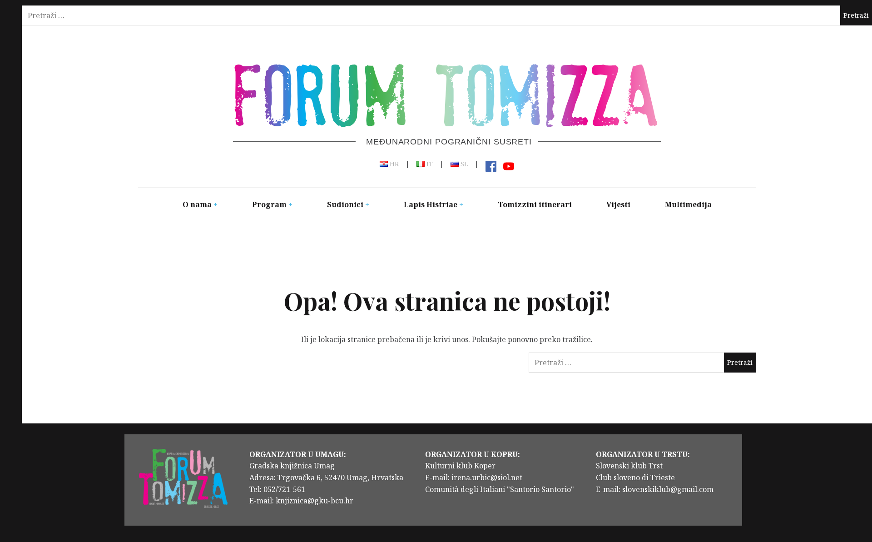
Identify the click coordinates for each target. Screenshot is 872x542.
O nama (197, 204)
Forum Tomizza (446, 92)
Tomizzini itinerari (535, 204)
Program (269, 204)
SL (463, 164)
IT (429, 164)
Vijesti (618, 204)
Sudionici (345, 204)
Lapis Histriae (430, 204)
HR (393, 164)
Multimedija (688, 204)
